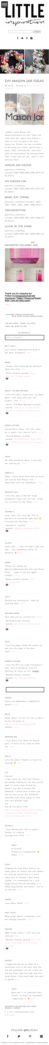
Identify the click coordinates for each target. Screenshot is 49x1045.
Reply (29, 353)
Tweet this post (28, 323)
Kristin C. (9, 826)
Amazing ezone (12, 613)
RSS (7, 300)
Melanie (8, 929)
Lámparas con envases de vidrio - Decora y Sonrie (21, 1007)
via (24, 286)
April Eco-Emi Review (25, 678)
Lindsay (8, 698)
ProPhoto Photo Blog (37, 1043)
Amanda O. (10, 512)
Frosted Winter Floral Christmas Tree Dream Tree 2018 (37, 55)
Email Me (10, 326)
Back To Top (21, 326)
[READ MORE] (12, 70)
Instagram (20, 296)
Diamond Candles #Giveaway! (19, 314)
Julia (7, 641)
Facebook (10, 298)
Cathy (8, 864)
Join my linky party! (20, 300)
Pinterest (29, 298)
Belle (7, 714)
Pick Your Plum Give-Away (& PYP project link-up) (23, 943)
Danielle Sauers (13, 661)
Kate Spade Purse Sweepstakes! (28, 316)
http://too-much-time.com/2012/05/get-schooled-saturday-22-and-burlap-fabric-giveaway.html (24, 813)
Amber (8, 899)
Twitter (19, 298)
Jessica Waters (12, 425)
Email (37, 298)
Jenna (8, 362)
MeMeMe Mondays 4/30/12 (27, 528)
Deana (8, 562)
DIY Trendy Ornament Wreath (12, 55)
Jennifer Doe (11, 737)
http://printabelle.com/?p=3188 (20, 724)
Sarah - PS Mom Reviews (16, 391)
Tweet (8, 305)
